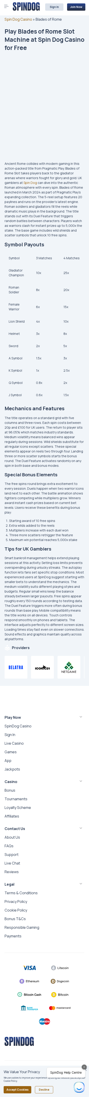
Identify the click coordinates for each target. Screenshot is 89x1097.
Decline (44, 1090)
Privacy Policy (16, 901)
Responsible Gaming (22, 927)
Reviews (12, 871)
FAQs (9, 845)
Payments (13, 936)
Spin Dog (30, 182)
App (8, 760)
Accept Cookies (17, 1090)
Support (11, 854)
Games (11, 751)
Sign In (10, 734)
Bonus (10, 790)
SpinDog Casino (18, 726)
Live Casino (14, 743)
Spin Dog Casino (18, 19)
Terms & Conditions (21, 892)
